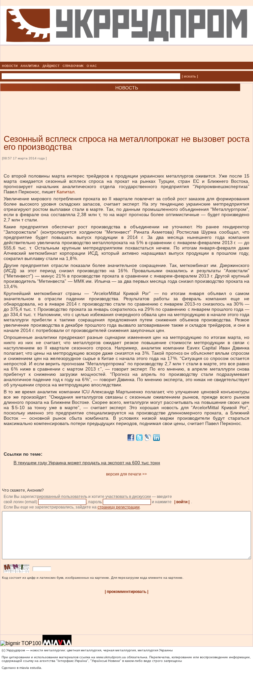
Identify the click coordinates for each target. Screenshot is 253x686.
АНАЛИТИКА (30, 66)
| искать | (190, 76)
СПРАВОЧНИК (73, 66)
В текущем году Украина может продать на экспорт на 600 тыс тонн (87, 462)
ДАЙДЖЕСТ (51, 66)
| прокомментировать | (126, 591)
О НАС (92, 66)
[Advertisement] (79, 103)
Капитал (65, 191)
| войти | (181, 502)
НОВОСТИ (9, 66)
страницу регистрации (119, 507)
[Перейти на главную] (126, 60)
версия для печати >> (126, 474)
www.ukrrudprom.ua (111, 657)
